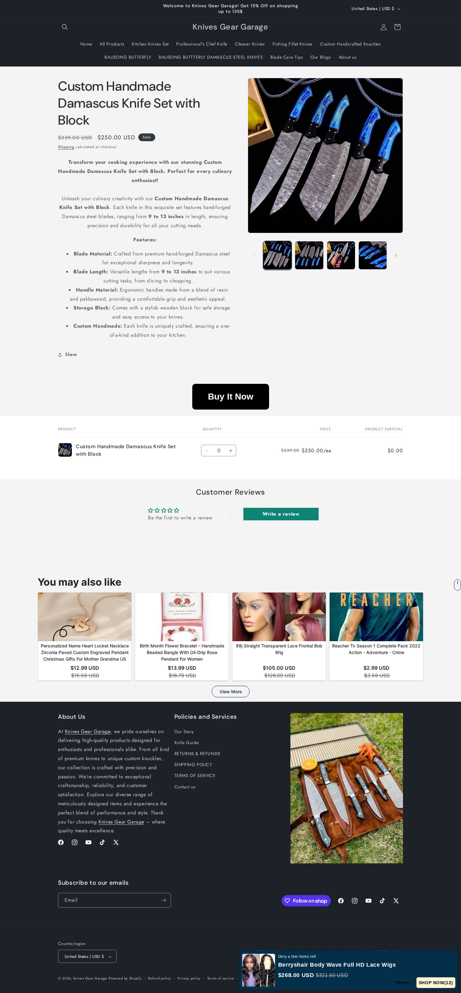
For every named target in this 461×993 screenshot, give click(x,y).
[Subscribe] (164, 900)
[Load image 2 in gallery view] (309, 255)
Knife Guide (186, 742)
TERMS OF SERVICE (195, 775)
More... (404, 982)
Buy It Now (230, 396)
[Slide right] (396, 255)
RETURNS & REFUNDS (197, 753)
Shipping (66, 147)
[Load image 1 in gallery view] (277, 255)
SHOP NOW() (436, 982)
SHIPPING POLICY (193, 764)
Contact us (185, 787)
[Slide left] (255, 255)
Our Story (184, 731)
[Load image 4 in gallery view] (372, 255)
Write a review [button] (280, 514)
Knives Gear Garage (87, 731)
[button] (65, 27)
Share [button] (71, 354)
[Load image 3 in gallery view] (341, 255)
